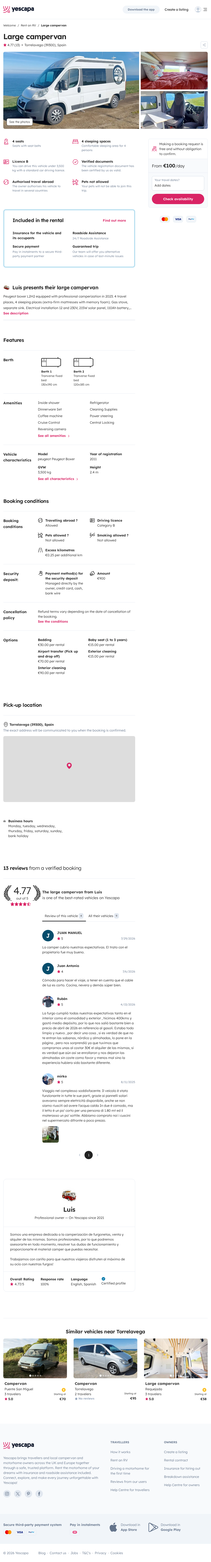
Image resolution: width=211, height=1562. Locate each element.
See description (15, 313)
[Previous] (8, 1358)
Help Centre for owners (182, 1485)
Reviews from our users (128, 1482)
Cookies (116, 1553)
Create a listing (176, 9)
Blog (42, 1553)
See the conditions (53, 621)
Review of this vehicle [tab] (63, 916)
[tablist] (88, 917)
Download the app (141, 9)
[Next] (62, 1358)
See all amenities (52, 436)
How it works (120, 1452)
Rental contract (176, 1460)
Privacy (100, 1553)
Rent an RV (119, 1460)
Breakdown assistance (181, 1477)
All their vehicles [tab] (102, 916)
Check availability (178, 199)
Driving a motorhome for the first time (129, 1470)
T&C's (86, 1553)
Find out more (114, 220)
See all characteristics (56, 479)
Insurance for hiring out (182, 1468)
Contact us (58, 1553)
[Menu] (201, 9)
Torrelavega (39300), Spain (45, 45)
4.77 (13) (13, 45)
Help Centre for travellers (130, 1490)
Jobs (74, 1553)
